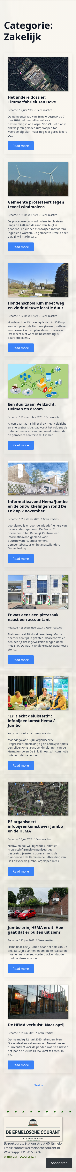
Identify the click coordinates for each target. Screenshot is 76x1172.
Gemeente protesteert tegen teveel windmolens (36, 204)
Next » (38, 1085)
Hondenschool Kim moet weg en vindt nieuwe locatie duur (36, 305)
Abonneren (59, 1163)
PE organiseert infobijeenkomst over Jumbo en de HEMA (35, 826)
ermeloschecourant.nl (20, 1156)
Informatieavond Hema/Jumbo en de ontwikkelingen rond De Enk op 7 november (38, 506)
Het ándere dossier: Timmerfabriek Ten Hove (32, 99)
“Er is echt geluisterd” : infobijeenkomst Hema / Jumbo (31, 721)
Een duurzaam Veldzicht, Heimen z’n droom (32, 406)
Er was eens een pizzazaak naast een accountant (33, 617)
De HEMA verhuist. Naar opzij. (37, 1025)
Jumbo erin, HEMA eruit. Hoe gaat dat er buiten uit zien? (35, 930)
